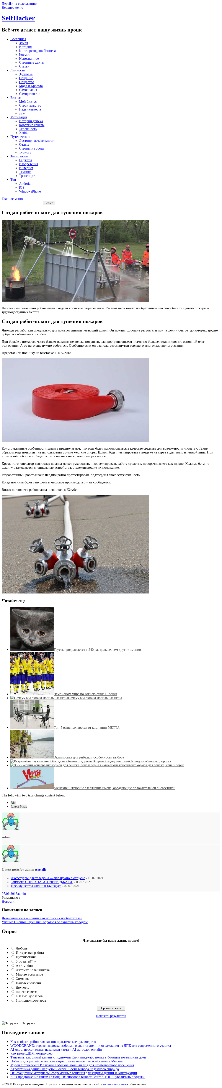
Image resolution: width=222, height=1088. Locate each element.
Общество (26, 82)
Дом (22, 113)
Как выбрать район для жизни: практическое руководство (53, 1041)
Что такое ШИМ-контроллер (31, 1053)
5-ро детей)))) (26, 961)
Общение (26, 78)
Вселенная (18, 39)
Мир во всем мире (29, 974)
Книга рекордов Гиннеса (37, 51)
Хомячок (22, 979)
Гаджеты (25, 160)
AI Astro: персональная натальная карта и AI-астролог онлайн (56, 1049)
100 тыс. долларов (29, 996)
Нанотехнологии (28, 983)
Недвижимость (30, 109)
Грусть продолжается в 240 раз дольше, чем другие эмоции (97, 649)
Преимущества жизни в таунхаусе (36, 886)
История (25, 47)
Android (25, 183)
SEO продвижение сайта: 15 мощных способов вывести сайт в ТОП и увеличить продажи (77, 1077)
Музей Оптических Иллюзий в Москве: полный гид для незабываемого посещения (72, 1065)
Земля (23, 43)
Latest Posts (19, 806)
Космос (24, 54)
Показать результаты (111, 1016)
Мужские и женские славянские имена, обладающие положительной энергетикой (114, 788)
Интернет (26, 168)
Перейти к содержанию (19, 3)
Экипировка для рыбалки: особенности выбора (89, 757)
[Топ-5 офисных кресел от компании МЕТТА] (32, 727)
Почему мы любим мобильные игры (95, 698)
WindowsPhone (30, 191)
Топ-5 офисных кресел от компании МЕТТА (87, 727)
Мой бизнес (28, 101)
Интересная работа (30, 952)
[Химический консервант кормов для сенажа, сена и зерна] (54, 765)
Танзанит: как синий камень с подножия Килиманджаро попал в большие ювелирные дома (78, 1057)
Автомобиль (25, 966)
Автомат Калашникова (33, 970)
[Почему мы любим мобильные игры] (39, 698)
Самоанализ (28, 90)
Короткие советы (31, 125)
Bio (13, 802)
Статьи (24, 66)
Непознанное (29, 58)
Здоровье (26, 74)
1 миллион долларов (31, 1000)
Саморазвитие (29, 94)
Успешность (28, 129)
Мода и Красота (31, 86)
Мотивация (18, 117)
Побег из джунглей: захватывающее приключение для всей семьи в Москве (66, 1061)
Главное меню (12, 199)
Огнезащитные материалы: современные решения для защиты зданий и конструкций (73, 1073)
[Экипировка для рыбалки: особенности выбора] (32, 757)
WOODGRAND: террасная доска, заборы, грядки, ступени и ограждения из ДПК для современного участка (90, 1045)
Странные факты (31, 62)
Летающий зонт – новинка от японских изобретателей (42, 918)
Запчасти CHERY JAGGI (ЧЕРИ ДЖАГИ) (42, 882)
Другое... (22, 987)
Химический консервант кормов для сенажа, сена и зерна (141, 765)
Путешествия (20, 136)
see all (40, 869)
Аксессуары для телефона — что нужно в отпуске (48, 878)
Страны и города (31, 148)
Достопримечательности (37, 140)
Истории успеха (31, 121)
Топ (13, 179)
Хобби (24, 133)
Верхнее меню (12, 7)
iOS (21, 187)
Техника (25, 172)
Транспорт (27, 176)
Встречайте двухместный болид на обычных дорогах (132, 761)
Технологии (19, 156)
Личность (17, 70)
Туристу (25, 152)
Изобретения (28, 164)
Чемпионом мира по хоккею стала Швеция (85, 694)
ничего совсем (26, 992)
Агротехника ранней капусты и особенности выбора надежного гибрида (64, 1069)
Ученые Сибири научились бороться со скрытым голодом (45, 922)
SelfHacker (18, 18)
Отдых (24, 144)
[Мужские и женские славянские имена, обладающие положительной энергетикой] (32, 788)
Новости (8, 901)
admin (21, 893)
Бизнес (15, 97)
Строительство (30, 105)
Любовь (22, 948)
